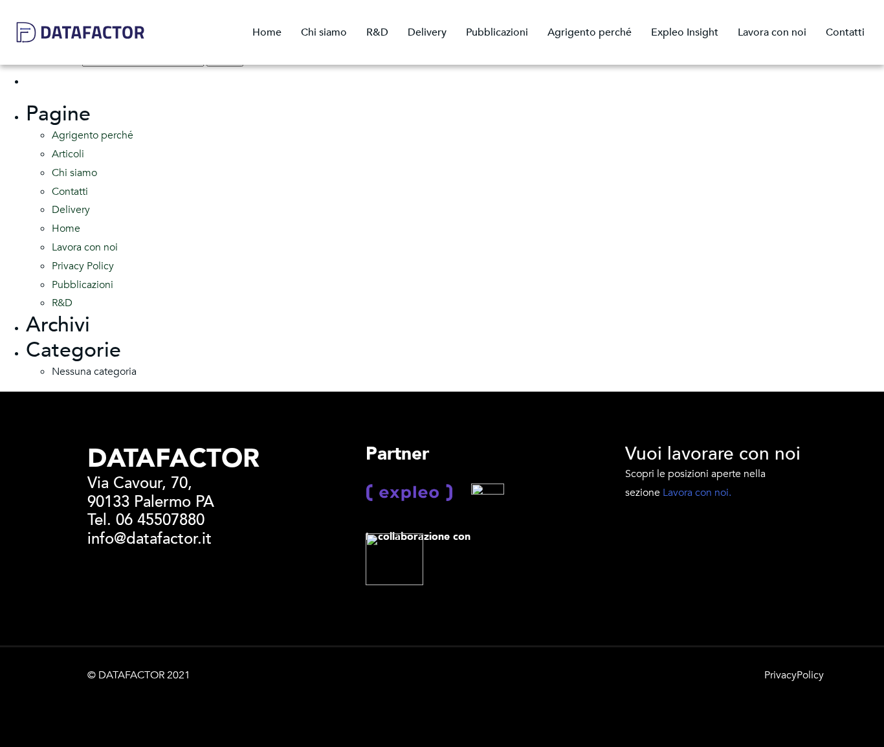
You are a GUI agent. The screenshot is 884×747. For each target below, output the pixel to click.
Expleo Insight (684, 32)
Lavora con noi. (697, 492)
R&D (377, 32)
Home (267, 32)
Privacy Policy (83, 266)
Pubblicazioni (497, 32)
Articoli (68, 154)
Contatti (845, 32)
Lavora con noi (772, 32)
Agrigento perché (589, 32)
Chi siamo (324, 32)
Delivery (427, 32)
